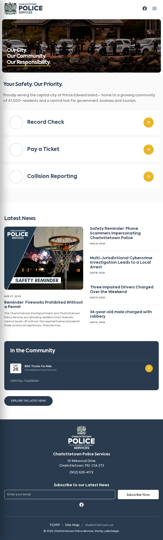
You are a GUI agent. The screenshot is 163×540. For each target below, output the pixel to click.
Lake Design (111, 531)
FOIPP (55, 525)
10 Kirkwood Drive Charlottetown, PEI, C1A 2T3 (81, 463)
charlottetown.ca (99, 525)
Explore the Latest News (28, 401)
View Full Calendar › (25, 381)
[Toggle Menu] (154, 8)
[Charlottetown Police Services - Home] (23, 8)
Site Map (72, 525)
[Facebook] (145, 8)
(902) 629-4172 (81, 472)
